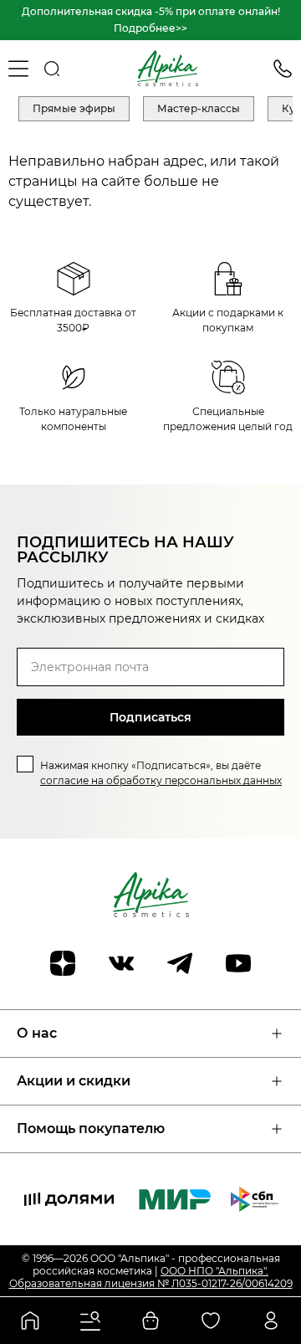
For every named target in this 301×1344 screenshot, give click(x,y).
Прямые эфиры (74, 108)
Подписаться (150, 717)
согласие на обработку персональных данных (161, 780)
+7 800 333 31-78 (283, 69)
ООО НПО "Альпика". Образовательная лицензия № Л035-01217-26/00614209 (151, 1277)
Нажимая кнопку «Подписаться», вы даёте (161, 773)
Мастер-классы (198, 108)
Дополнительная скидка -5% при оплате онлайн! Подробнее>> (151, 19)
